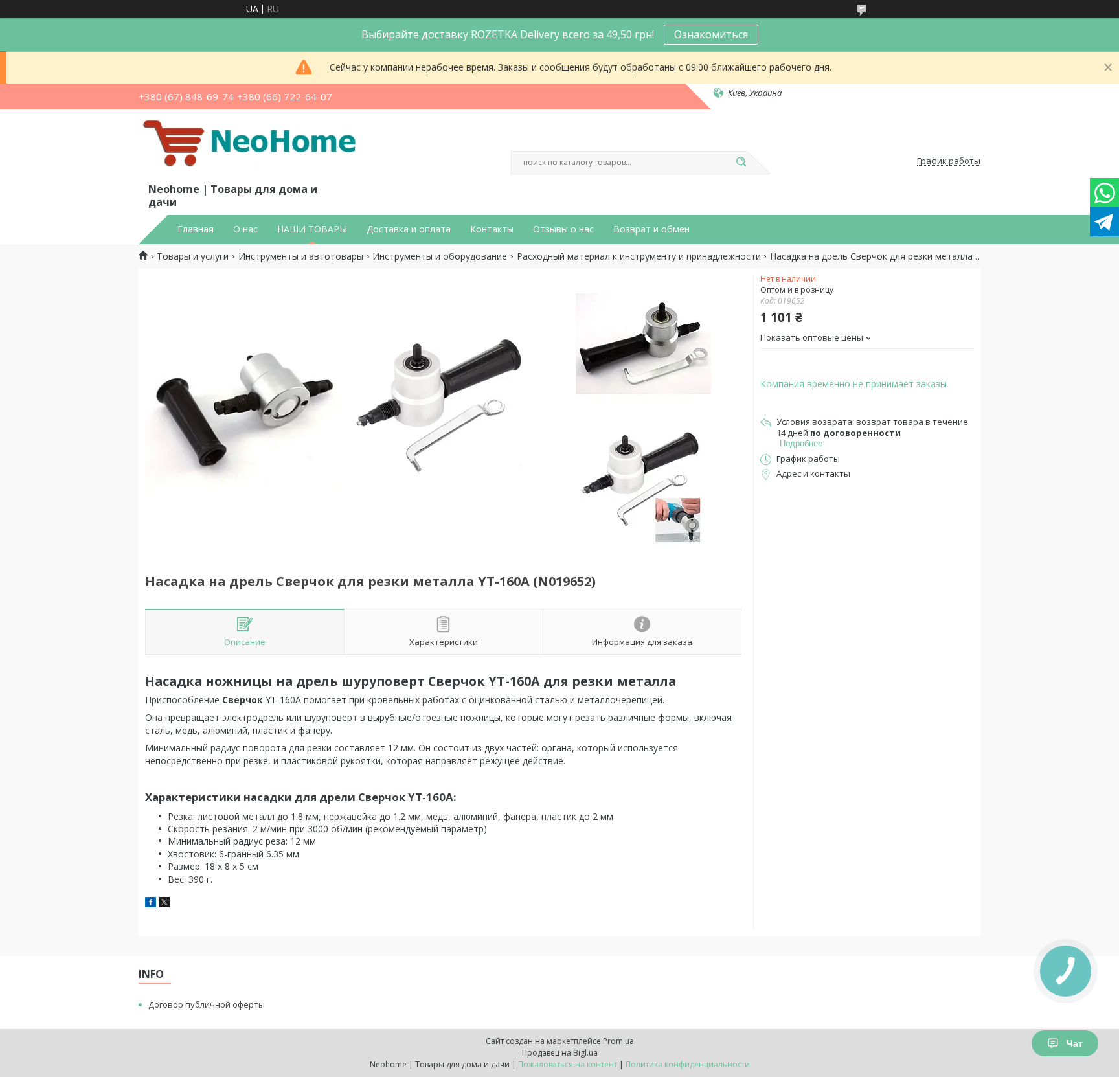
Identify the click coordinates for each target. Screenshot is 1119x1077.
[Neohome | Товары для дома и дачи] (252, 148)
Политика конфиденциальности (688, 1064)
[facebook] (150, 904)
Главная (195, 229)
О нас (245, 229)
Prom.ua (618, 1041)
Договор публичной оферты (206, 1004)
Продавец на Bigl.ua (560, 1052)
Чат (1075, 1043)
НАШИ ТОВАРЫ (312, 229)
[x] (164, 904)
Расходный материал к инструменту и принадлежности (639, 256)
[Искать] (741, 162)
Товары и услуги (193, 256)
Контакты (492, 229)
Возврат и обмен (651, 229)
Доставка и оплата (409, 229)
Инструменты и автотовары (300, 256)
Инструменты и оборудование (439, 256)
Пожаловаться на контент (567, 1064)
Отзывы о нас (563, 229)
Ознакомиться (711, 34)
